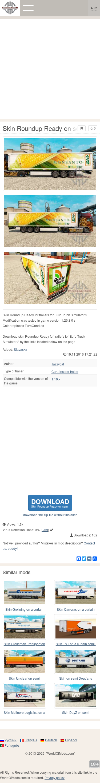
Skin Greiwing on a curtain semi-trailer (24, 609)
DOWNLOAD (50, 502)
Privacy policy (55, 777)
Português (12, 745)
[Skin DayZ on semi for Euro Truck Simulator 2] (76, 696)
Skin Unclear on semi (24, 678)
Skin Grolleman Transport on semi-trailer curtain (24, 643)
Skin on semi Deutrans (75, 678)
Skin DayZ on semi (75, 712)
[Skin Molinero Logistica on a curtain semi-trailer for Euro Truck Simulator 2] (24, 696)
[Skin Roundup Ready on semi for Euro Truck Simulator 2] (50, 164)
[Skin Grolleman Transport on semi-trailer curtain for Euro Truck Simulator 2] (24, 627)
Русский (11, 740)
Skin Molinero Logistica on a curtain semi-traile (24, 712)
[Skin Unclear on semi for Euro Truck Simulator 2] (24, 661)
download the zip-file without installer (50, 515)
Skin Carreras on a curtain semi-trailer (76, 609)
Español (71, 740)
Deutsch (51, 740)
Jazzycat (57, 364)
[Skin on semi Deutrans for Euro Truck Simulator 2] (76, 661)
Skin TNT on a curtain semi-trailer (76, 643)
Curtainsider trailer (64, 371)
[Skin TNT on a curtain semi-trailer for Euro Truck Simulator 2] (76, 627)
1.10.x (55, 379)
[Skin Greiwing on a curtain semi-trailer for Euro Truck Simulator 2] (24, 592)
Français (31, 740)
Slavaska (20, 349)
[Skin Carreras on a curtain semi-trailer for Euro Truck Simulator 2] (76, 592)
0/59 (45, 529)
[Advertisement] (50, 69)
